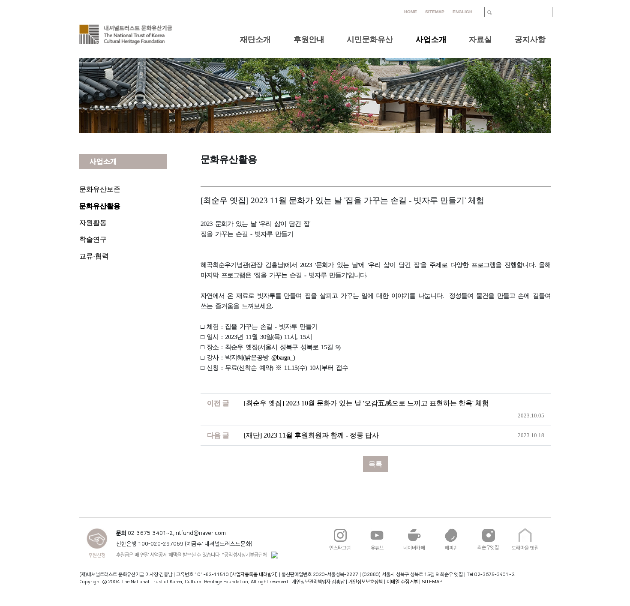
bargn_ (285, 357)
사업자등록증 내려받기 (254, 574)
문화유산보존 (99, 189)
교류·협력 (94, 256)
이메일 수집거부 (402, 582)
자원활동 (93, 222)
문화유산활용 (99, 206)
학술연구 (93, 239)
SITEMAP (432, 582)
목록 (375, 464)
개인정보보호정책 (365, 582)
